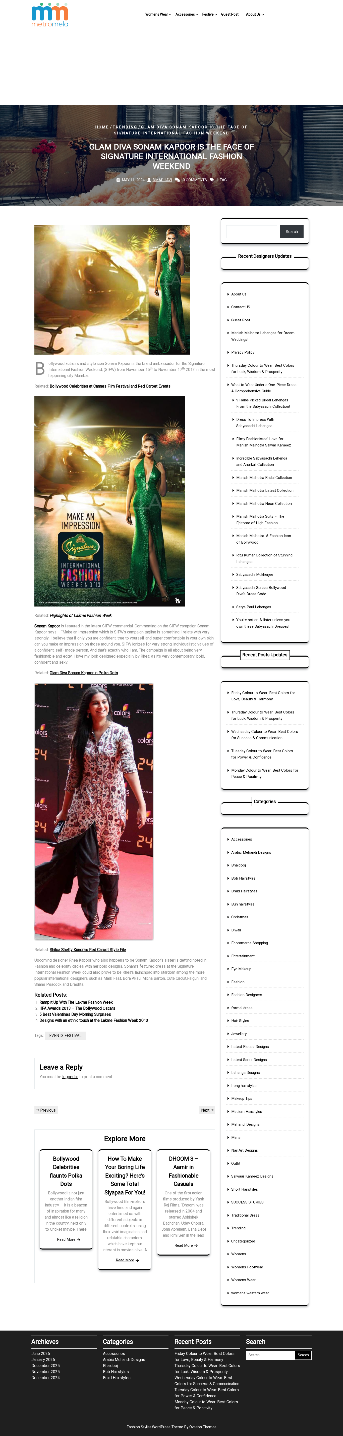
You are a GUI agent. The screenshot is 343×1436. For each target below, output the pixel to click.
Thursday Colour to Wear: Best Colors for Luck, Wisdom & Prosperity (207, 1369)
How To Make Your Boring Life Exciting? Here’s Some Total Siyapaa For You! (124, 1176)
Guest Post (230, 14)
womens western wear (250, 1293)
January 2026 (43, 1360)
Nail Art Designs (244, 1150)
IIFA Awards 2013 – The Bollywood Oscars (77, 1008)
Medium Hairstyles (246, 1111)
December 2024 (45, 1378)
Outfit (235, 1163)
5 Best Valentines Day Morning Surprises (75, 1014)
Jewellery (239, 1034)
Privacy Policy (242, 352)
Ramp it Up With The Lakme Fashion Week (76, 1002)
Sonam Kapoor (47, 626)
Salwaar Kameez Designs (252, 1176)
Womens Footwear (247, 1267)
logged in (70, 1077)
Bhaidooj (238, 865)
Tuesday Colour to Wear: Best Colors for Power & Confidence (207, 1393)
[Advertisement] (171, 67)
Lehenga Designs (245, 1072)
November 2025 (45, 1372)
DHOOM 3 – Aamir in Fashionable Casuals (184, 1171)
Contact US (240, 307)
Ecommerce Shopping (249, 943)
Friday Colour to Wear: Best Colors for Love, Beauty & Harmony (205, 1357)
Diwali (236, 930)
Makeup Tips (241, 1098)
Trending (125, 127)
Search (292, 232)
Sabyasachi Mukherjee (254, 574)
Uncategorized (243, 1241)
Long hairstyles (244, 1085)
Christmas (239, 917)
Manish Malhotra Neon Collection (264, 503)
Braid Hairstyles (244, 891)
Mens (236, 1137)
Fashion (238, 982)
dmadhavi (162, 180)
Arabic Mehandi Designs (251, 852)
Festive (208, 14)
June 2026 (40, 1354)
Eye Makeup (241, 969)
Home (102, 127)
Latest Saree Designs (249, 1060)
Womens (238, 1254)
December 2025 (45, 1366)
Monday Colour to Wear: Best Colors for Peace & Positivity (206, 1405)
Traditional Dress (245, 1215)
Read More (66, 1239)
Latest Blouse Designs (250, 1046)
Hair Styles (240, 1021)
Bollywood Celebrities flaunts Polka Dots (66, 1171)
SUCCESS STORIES (247, 1202)
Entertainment (243, 956)
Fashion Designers (246, 995)
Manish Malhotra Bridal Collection (264, 477)
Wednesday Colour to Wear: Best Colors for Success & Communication (207, 1381)
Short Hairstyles (244, 1189)
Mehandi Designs (245, 1124)
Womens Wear (156, 14)
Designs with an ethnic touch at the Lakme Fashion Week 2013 (93, 1020)
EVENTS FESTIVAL (65, 1035)
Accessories (185, 14)
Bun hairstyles (243, 904)
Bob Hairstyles (243, 878)
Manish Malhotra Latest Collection (265, 490)
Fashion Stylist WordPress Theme (171, 1427)
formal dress (242, 1008)
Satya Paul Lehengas (253, 607)
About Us (253, 14)
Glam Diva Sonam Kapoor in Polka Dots (84, 673)
